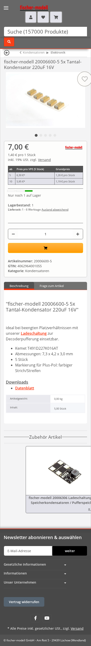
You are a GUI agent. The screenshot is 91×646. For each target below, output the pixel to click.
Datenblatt (24, 388)
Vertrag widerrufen (24, 602)
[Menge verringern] (13, 234)
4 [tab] (50, 135)
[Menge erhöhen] (78, 234)
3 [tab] (45, 135)
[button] (31, 17)
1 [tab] (36, 135)
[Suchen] (9, 42)
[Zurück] (7, 52)
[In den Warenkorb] (45, 248)
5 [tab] (54, 135)
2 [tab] (40, 135)
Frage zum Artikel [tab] (52, 286)
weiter (70, 551)
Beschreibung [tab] (19, 286)
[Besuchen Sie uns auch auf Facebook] (35, 618)
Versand (44, 159)
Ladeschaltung (34, 333)
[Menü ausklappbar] (6, 5)
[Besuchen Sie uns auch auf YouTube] (47, 618)
